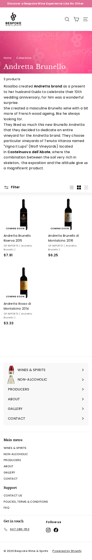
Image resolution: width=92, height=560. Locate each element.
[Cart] (76, 19)
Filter (15, 187)
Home (7, 58)
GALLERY (9, 472)
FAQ (6, 508)
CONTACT (11, 479)
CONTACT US (13, 495)
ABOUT (8, 466)
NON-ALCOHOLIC (16, 454)
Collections (23, 58)
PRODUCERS (12, 460)
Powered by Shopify (67, 551)
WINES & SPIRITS (15, 448)
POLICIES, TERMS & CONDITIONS (26, 502)
